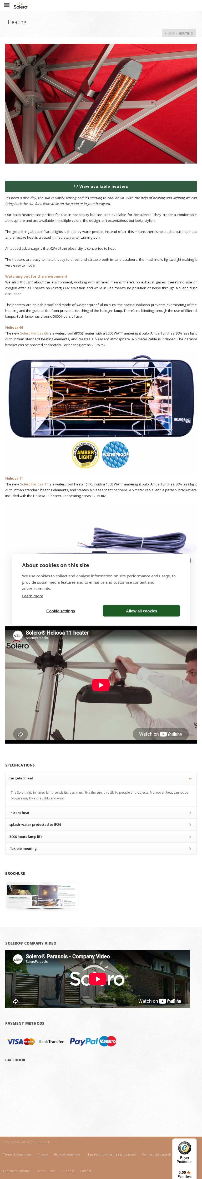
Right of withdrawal (67, 1154)
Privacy (43, 1154)
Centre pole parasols (156, 1154)
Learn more (32, 595)
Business (68, 1171)
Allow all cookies (141, 610)
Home (169, 33)
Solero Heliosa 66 (34, 333)
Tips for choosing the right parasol (112, 1154)
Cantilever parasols (16, 1171)
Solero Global (45, 1171)
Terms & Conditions (17, 1154)
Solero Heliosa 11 (34, 484)
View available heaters (103, 186)
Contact (85, 1171)
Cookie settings (60, 610)
